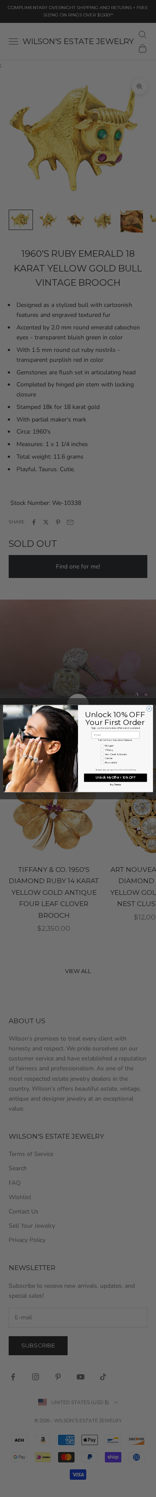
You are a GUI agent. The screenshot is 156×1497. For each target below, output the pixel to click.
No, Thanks (115, 784)
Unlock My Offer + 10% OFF (115, 777)
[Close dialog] (149, 708)
